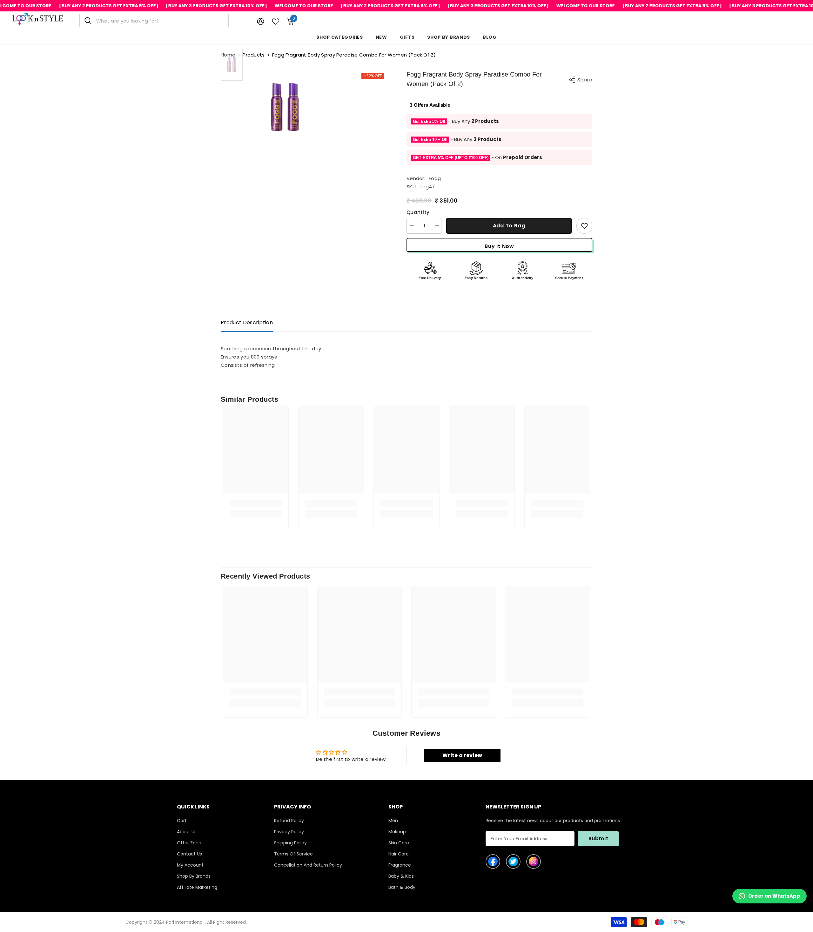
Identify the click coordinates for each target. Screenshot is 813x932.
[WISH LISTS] (275, 20)
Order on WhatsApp (774, 896)
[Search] (154, 20)
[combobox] (159, 20)
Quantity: (418, 212)
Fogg (435, 178)
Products (254, 54)
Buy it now (499, 246)
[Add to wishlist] (584, 226)
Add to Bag (509, 225)
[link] (256, 503)
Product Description (247, 322)
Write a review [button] (462, 755)
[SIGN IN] (260, 21)
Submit (598, 838)
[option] (232, 65)
